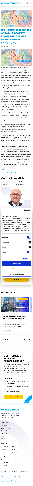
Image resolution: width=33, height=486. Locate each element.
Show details (24, 258)
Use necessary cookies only (16, 274)
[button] (24, 339)
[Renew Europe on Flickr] (19, 477)
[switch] (29, 242)
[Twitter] (17, 206)
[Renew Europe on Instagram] (3, 481)
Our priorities (4, 431)
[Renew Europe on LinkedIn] (11, 477)
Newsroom (4, 433)
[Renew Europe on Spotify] (7, 481)
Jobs (2, 436)
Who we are (4, 425)
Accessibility (4, 465)
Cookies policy (5, 462)
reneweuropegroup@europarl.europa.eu (12, 452)
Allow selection (16, 269)
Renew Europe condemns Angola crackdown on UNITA (14, 317)
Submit (16, 279)
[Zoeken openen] (28, 3)
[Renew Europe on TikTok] (11, 481)
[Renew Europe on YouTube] (15, 477)
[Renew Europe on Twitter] (3, 477)
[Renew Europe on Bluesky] (15, 481)
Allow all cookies (16, 263)
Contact (3, 439)
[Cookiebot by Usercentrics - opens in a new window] (24, 210)
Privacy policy (5, 460)
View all (5, 339)
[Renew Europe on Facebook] (7, 477)
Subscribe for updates (13, 397)
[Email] (14, 206)
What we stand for (6, 428)
